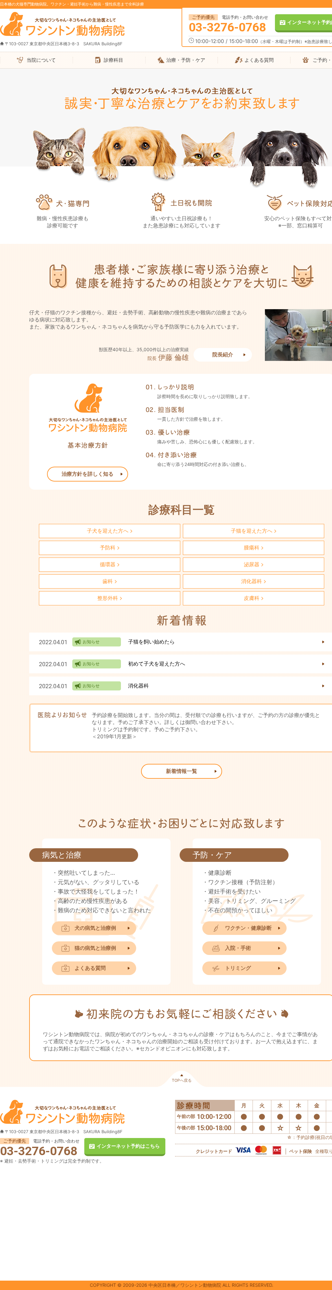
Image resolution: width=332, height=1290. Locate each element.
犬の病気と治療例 (95, 928)
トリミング (238, 968)
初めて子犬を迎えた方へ (156, 663)
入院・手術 (238, 948)
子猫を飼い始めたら (151, 641)
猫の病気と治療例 (95, 948)
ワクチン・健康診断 (248, 928)
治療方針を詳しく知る (87, 474)
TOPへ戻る (182, 1080)
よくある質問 (90, 968)
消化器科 (138, 685)
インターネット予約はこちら (128, 1146)
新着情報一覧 (181, 771)
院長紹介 (222, 354)
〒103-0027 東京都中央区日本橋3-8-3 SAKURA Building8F (64, 43)
